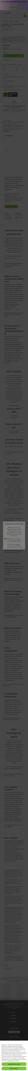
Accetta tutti (14, 1068)
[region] (14, 1056)
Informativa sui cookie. (13, 1060)
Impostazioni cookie (14, 1064)
